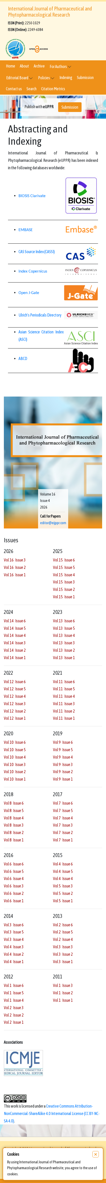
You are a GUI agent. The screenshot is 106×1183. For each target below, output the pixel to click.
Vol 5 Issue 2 (63, 893)
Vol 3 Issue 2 (63, 954)
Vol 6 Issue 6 (14, 864)
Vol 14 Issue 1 (15, 657)
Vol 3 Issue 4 (14, 939)
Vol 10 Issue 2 (15, 771)
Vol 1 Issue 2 (63, 992)
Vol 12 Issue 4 (15, 696)
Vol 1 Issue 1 (63, 1000)
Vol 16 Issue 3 (15, 560)
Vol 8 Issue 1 (14, 840)
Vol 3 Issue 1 (63, 961)
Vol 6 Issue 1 (14, 900)
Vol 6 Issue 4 (14, 878)
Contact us (14, 88)
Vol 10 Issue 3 (15, 764)
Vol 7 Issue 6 (63, 803)
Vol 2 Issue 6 (63, 924)
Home (10, 66)
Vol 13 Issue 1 (64, 657)
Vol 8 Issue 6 (14, 803)
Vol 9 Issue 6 (63, 742)
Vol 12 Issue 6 (15, 681)
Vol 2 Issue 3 (14, 1007)
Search (31, 88)
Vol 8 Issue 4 (14, 818)
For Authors (58, 66)
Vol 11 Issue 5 (64, 688)
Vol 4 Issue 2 (14, 954)
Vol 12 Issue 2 (15, 711)
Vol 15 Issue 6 (64, 560)
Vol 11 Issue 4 (64, 696)
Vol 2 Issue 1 (14, 1022)
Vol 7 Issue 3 (63, 825)
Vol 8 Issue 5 (14, 810)
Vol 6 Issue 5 (14, 871)
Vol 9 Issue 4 (63, 757)
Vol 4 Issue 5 (63, 871)
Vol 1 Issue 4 (14, 1000)
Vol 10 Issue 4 (15, 757)
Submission (85, 77)
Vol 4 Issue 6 (63, 864)
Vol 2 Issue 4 (63, 939)
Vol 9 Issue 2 (63, 771)
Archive (39, 66)
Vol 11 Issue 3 (64, 703)
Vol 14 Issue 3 (15, 642)
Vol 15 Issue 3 (64, 582)
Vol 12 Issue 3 (15, 703)
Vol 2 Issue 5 (63, 932)
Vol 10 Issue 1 (15, 779)
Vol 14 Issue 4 (15, 635)
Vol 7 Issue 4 (63, 818)
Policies (44, 77)
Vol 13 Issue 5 (64, 628)
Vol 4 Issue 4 (63, 878)
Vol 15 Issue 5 (64, 567)
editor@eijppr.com (53, 523)
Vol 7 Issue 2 (63, 832)
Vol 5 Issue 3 (63, 886)
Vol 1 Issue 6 (14, 985)
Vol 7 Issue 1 (63, 840)
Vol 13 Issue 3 (64, 642)
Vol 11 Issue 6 (64, 681)
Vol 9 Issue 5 (63, 749)
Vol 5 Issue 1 (63, 900)
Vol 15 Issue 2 (64, 589)
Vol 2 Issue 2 (14, 1015)
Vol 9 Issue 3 (63, 764)
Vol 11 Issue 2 (64, 711)
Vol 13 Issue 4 (64, 635)
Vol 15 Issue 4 (64, 574)
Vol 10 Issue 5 (15, 749)
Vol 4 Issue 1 (14, 961)
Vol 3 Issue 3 (63, 946)
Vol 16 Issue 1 (15, 574)
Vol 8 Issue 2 (14, 832)
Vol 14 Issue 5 (15, 628)
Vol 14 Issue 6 (15, 620)
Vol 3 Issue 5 (14, 932)
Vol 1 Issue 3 (63, 985)
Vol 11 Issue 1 (64, 718)
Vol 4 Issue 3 (14, 946)
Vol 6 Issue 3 (14, 886)
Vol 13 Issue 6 (64, 620)
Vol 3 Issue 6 (14, 924)
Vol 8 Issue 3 (14, 825)
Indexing (65, 77)
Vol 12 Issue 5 (15, 688)
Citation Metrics (53, 88)
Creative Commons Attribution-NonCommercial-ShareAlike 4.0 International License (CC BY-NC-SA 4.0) (52, 1113)
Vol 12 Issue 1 (15, 718)
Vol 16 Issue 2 (15, 567)
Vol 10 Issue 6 (15, 742)
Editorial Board (17, 77)
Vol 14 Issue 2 (15, 650)
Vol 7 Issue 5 (63, 810)
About (24, 66)
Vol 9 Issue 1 (63, 779)
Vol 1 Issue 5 (14, 992)
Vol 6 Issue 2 (14, 893)
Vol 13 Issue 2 (64, 650)
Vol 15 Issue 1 (64, 596)
